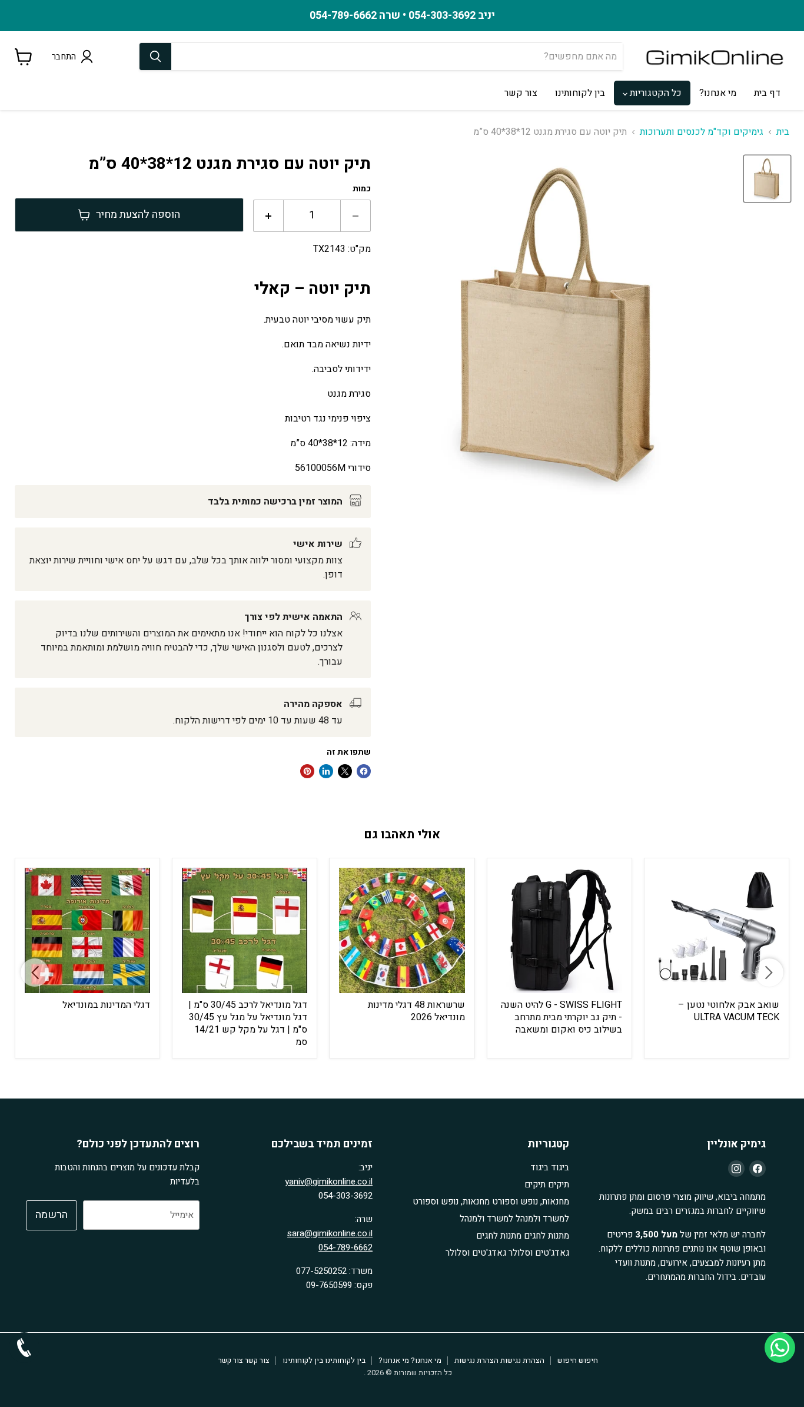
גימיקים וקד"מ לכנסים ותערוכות (701, 132)
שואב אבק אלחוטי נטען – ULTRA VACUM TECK (728, 1011)
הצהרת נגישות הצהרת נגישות (499, 1360)
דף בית (767, 93)
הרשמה (51, 1215)
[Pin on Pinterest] (307, 771)
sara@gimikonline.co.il (330, 1233)
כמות (362, 189)
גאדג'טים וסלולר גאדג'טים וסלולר (507, 1252)
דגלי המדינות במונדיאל (106, 1005)
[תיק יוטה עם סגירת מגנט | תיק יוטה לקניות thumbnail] (767, 178)
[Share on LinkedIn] (326, 771)
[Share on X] (345, 771)
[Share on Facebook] (364, 771)
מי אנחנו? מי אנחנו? (409, 1360)
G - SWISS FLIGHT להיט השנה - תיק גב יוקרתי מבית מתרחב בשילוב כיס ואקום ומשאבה (561, 1017)
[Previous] (35, 972)
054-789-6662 (345, 1247)
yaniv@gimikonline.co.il (329, 1181)
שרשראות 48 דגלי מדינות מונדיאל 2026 (416, 1011)
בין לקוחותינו (580, 93)
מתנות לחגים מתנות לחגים (522, 1235)
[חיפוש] (155, 56)
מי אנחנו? (717, 93)
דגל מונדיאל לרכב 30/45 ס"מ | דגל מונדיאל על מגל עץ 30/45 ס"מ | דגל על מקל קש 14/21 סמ (247, 1023)
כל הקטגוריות (654, 93)
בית (782, 132)
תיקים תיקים (546, 1184)
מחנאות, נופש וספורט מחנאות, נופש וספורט (491, 1201)
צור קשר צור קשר (244, 1360)
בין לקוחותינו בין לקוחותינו (324, 1360)
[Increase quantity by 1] (268, 216)
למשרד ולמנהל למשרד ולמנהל (514, 1218)
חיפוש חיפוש (577, 1360)
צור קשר (520, 93)
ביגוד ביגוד (549, 1167)
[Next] (769, 972)
